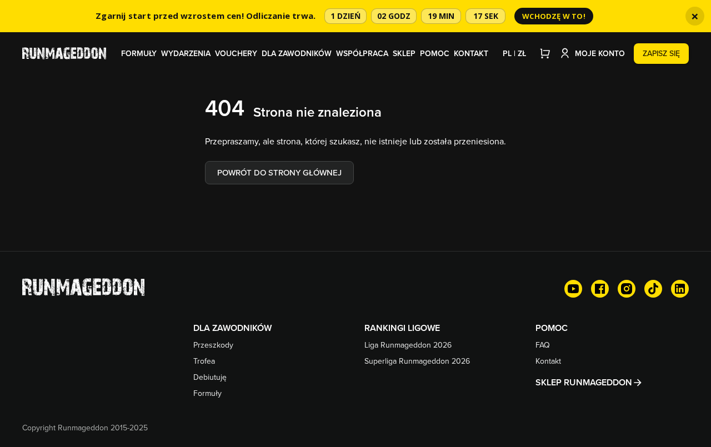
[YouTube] (573, 289)
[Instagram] (626, 289)
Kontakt (471, 53)
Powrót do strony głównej (279, 172)
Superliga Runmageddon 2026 (417, 360)
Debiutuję (210, 377)
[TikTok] (653, 289)
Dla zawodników (297, 53)
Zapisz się (661, 53)
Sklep (404, 53)
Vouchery (236, 53)
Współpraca (362, 53)
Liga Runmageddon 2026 (408, 344)
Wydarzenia (186, 53)
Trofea (204, 360)
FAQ (542, 344)
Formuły (139, 53)
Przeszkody (213, 344)
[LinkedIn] (680, 289)
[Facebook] (600, 289)
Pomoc (434, 53)
